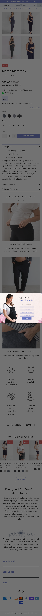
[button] (27, 307)
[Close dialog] (41, 294)
